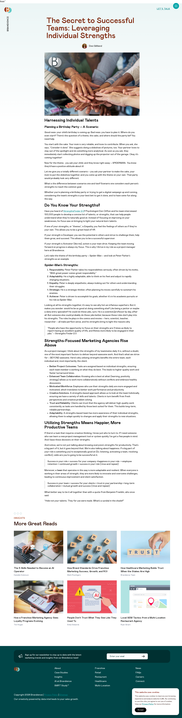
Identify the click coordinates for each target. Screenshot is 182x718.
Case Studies (61, 673)
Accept (141, 710)
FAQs (138, 673)
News (138, 668)
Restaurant (101, 677)
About (57, 668)
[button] (176, 6)
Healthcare (100, 681)
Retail (98, 673)
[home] (8, 10)
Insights (58, 677)
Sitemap (63, 695)
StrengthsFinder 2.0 (73, 211)
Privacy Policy (51, 695)
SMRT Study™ (61, 686)
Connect (140, 681)
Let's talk (163, 9)
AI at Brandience (63, 681)
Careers (140, 677)
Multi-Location (102, 686)
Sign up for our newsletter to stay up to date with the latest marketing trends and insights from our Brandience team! (53, 656)
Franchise (100, 668)
